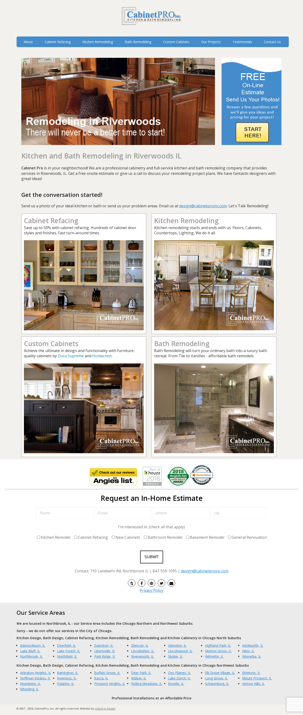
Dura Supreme (71, 355)
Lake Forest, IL (68, 651)
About (28, 42)
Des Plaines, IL (179, 672)
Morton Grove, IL (218, 651)
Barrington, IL (67, 672)
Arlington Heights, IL (35, 672)
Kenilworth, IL (252, 645)
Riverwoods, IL (142, 656)
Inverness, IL (66, 678)
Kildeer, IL (138, 678)
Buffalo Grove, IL (107, 672)
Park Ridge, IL (104, 656)
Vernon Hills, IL (253, 683)
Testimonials (242, 42)
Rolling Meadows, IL (146, 683)
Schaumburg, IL (217, 683)
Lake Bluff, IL (30, 651)
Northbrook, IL (31, 656)
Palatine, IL (65, 683)
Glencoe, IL (139, 645)
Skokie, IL (175, 656)
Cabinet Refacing (51, 220)
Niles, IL (248, 651)
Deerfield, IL (66, 645)
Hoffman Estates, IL (35, 678)
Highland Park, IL (218, 645)
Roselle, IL (176, 683)
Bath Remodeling (181, 343)
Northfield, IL (67, 656)
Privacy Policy (151, 590)
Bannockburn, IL (32, 645)
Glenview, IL (177, 645)
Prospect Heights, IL (109, 683)
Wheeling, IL (29, 689)
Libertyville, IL (104, 651)
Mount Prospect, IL (257, 678)
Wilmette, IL (214, 656)
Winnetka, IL (251, 656)
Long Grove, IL (216, 678)
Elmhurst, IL (251, 672)
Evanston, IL (103, 645)
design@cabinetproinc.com (203, 205)
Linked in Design (105, 708)
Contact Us (272, 42)
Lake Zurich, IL (179, 678)
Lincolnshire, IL (142, 651)
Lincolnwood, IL (180, 651)
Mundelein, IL (30, 683)
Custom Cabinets (51, 343)
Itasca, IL (101, 678)
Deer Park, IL (141, 672)
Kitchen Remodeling (186, 220)
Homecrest (102, 355)
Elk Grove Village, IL (220, 672)
